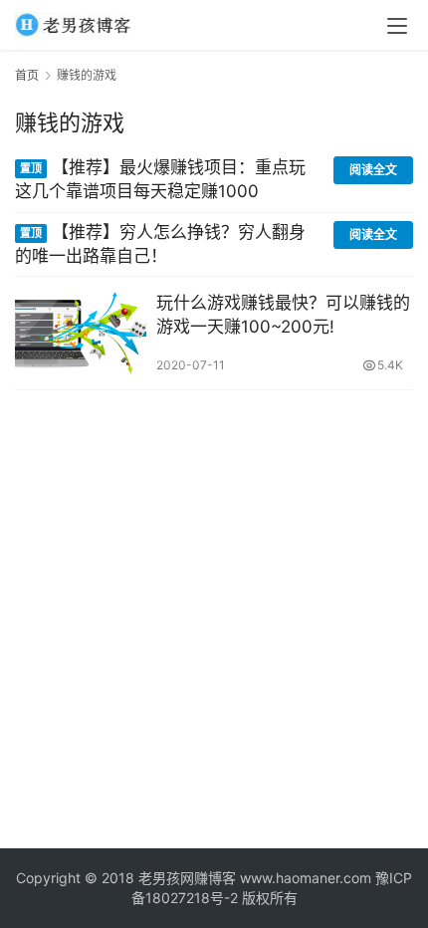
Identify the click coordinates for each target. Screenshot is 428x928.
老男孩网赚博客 (187, 877)
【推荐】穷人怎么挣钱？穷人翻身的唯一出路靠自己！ (160, 244)
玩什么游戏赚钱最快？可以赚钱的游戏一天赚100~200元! (283, 315)
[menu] (397, 26)
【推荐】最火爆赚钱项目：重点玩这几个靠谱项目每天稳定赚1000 (160, 179)
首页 (27, 75)
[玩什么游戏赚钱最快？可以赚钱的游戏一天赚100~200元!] (80, 333)
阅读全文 (373, 169)
